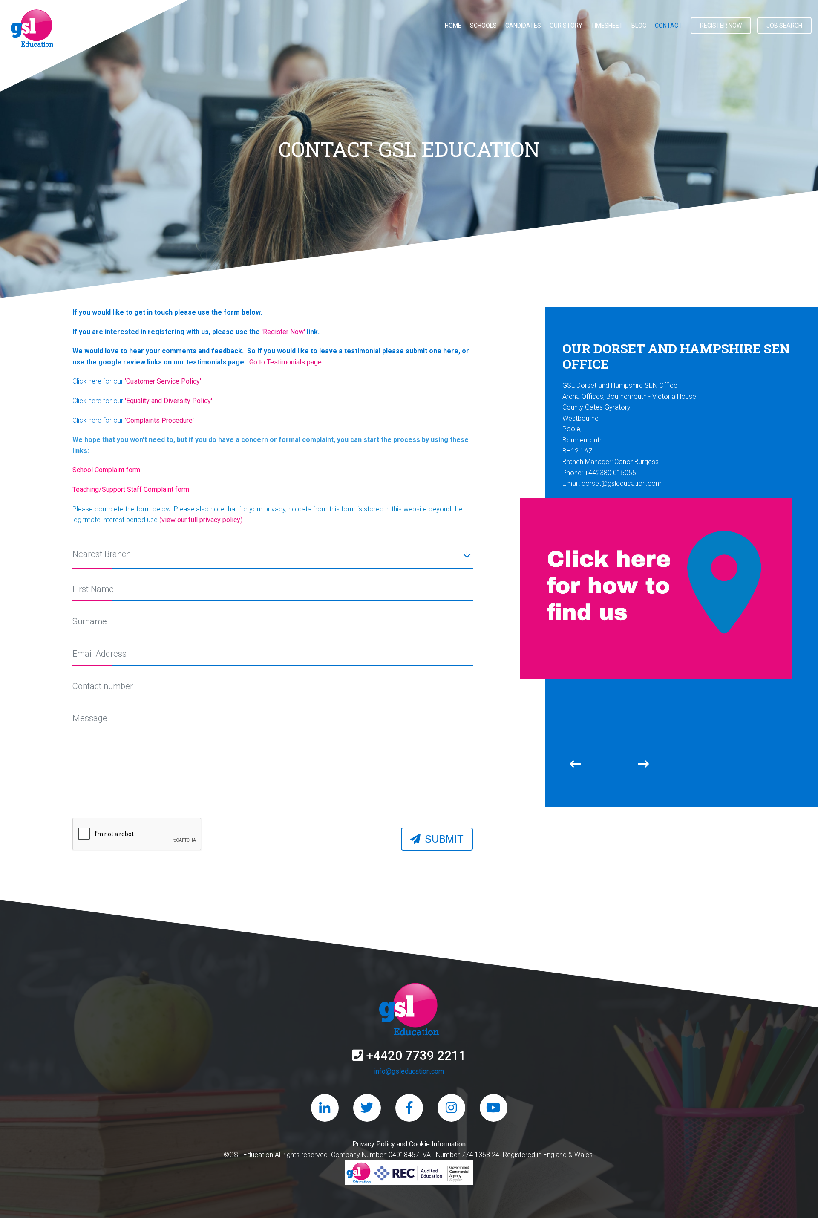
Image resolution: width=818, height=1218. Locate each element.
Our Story (566, 25)
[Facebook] (409, 1108)
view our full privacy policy (200, 520)
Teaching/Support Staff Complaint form (130, 489)
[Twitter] (367, 1108)
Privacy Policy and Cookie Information (409, 1144)
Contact (668, 25)
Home (453, 25)
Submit (444, 839)
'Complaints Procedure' (159, 420)
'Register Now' (283, 332)
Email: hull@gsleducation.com (606, 457)
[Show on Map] (656, 562)
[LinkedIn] (325, 1108)
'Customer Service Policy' (163, 381)
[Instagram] (451, 1108)
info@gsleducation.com (409, 1071)
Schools (483, 25)
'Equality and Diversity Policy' (168, 401)
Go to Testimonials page (284, 362)
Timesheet (607, 25)
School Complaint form (106, 470)
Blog (638, 25)
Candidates (523, 25)
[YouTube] (493, 1108)
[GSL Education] (32, 30)
